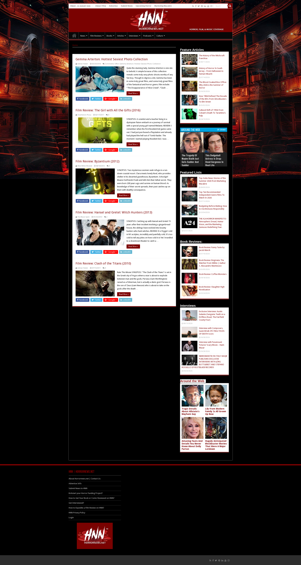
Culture (159, 36)
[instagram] (211, 6)
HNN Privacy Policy (77, 512)
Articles (120, 36)
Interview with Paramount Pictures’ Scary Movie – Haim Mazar (211, 345)
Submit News (127, 6)
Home (75, 45)
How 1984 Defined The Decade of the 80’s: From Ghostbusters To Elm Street (213, 99)
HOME (74, 35)
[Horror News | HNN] (150, 19)
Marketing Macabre (163, 6)
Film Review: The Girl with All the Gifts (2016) (108, 110)
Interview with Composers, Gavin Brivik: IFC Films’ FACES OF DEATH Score (211, 331)
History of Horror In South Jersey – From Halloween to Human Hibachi (211, 71)
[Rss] (193, 6)
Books (109, 36)
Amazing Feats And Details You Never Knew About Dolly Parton (192, 445)
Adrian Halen (82, 64)
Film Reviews (96, 36)
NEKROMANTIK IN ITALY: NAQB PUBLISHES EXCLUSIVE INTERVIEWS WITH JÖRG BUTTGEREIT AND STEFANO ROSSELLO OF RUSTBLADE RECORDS (204, 361)
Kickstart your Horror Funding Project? (86, 493)
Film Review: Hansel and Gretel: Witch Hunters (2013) (114, 212)
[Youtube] (208, 6)
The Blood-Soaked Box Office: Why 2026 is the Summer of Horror (213, 85)
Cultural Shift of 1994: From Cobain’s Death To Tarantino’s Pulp (212, 113)
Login (71, 517)
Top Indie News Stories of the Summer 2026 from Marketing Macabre (212, 181)
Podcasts (147, 36)
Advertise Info (75, 483)
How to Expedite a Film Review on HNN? (86, 508)
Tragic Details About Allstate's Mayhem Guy (190, 411)
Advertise (113, 6)
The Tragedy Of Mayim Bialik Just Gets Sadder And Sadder (190, 160)
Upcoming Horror (143, 6)
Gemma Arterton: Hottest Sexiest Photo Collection (112, 59)
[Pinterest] (202, 6)
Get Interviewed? (76, 503)
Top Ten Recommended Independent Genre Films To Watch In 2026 (211, 195)
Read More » (133, 93)
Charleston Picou (84, 115)
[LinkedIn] (205, 6)
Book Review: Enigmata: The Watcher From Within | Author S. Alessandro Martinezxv (212, 263)
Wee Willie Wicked (84, 166)
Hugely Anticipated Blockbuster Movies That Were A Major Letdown (216, 445)
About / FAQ (100, 6)
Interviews (133, 36)
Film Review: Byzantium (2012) (97, 161)
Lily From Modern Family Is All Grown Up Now (215, 411)
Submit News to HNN (78, 488)
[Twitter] (198, 6)
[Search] (230, 6)
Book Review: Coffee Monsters (213, 274)
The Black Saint (83, 217)
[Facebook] (196, 6)
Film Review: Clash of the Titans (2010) (103, 263)
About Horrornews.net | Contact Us (84, 478)
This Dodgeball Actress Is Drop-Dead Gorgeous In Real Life (214, 160)
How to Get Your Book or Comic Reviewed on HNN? (91, 498)
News (82, 36)
